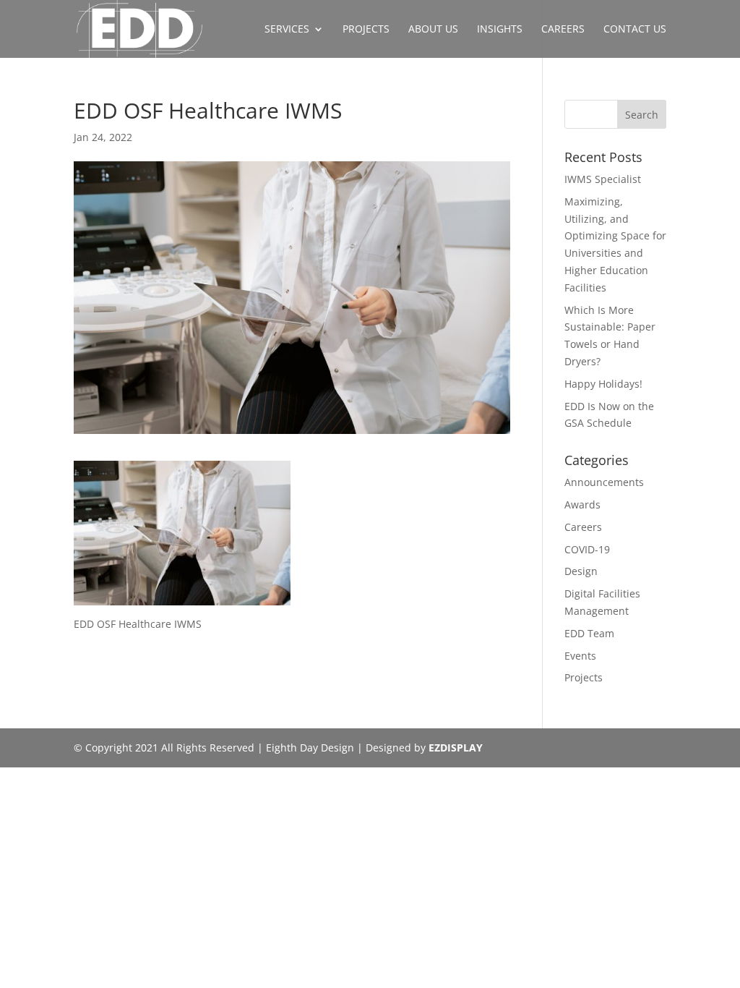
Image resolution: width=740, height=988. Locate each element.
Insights (499, 29)
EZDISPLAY (456, 747)
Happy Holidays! (603, 384)
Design (581, 571)
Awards (582, 504)
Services (286, 29)
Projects (366, 29)
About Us (433, 29)
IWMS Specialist (602, 179)
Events (580, 656)
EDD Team (589, 633)
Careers (563, 29)
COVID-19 (587, 549)
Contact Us (634, 29)
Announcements (604, 482)
